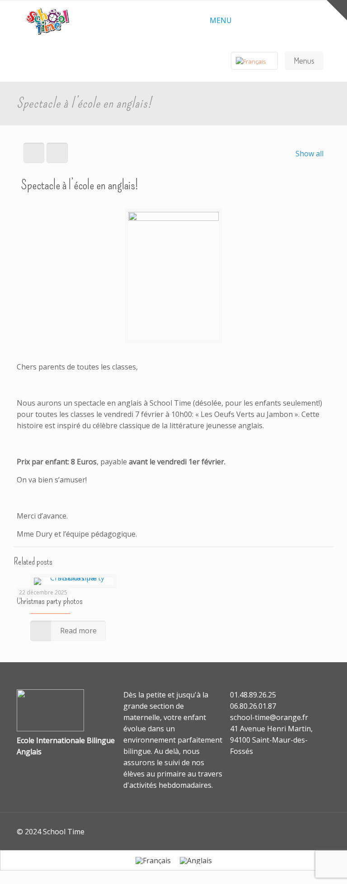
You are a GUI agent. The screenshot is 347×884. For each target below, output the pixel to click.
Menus (304, 60)
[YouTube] (316, 831)
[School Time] (47, 20)
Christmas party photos (50, 601)
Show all (309, 154)
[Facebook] (304, 831)
